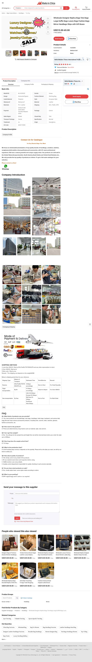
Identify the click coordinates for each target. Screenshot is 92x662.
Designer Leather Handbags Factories (13, 632)
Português (26, 649)
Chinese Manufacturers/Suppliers (30, 645)
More (3, 639)
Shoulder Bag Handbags (35, 632)
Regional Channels (72, 645)
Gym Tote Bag (7, 619)
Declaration (64, 655)
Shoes (47, 601)
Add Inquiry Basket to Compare (27, 59)
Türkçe (37, 651)
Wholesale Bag (22, 627)
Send (17, 518)
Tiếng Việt (43, 651)
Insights (50, 647)
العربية (65, 649)
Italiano (47, 649)
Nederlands (60, 649)
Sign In (56, 72)
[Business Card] (88, 89)
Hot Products (7, 645)
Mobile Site (43, 647)
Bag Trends (6, 636)
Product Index (82, 645)
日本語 (76, 649)
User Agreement (56, 655)
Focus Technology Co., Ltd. (34, 655)
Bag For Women (34, 627)
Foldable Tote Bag (20, 619)
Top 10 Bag (84, 632)
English (14, 649)
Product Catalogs (27, 598)
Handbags (21, 13)
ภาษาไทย (85, 649)
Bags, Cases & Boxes (12, 13)
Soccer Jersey (6, 601)
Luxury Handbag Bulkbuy (20, 636)
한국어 (71, 649)
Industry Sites (63, 645)
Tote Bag (28, 13)
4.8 (66, 84)
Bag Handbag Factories (49, 627)
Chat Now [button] (73, 39)
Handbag (26, 601)
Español (20, 649)
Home (3, 13)
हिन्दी (80, 649)
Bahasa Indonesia (52, 651)
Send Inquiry (59, 39)
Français (33, 649)
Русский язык (40, 649)
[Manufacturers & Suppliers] (46, 3)
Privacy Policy (72, 655)
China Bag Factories (8, 627)
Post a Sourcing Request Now (23, 521)
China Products (16, 645)
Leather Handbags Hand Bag (68, 627)
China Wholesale (44, 645)
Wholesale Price (54, 645)
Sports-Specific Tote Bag (35, 619)
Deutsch (53, 649)
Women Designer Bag (51, 632)
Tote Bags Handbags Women (69, 632)
